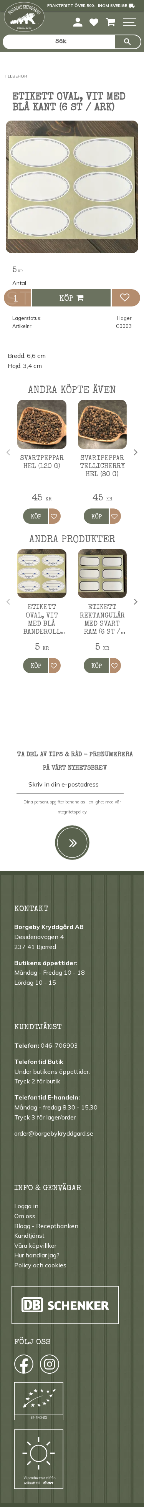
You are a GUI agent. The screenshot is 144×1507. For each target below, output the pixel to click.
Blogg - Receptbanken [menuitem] (46, 1226)
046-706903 (59, 1045)
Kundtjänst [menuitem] (29, 1235)
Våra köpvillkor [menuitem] (35, 1245)
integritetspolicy (71, 812)
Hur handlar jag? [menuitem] (37, 1255)
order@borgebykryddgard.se (53, 1133)
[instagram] (23, 1366)
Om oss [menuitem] (24, 1216)
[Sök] (127, 42)
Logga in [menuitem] (26, 1206)
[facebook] (16, 1366)
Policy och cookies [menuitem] (40, 1265)
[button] (129, 23)
